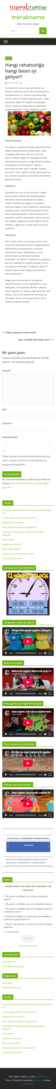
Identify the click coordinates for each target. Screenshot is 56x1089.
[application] (28, 641)
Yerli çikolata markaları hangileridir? (19, 527)
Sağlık (8, 58)
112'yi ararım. (12, 931)
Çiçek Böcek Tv (9, 961)
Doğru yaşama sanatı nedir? (21, 332)
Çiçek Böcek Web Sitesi (13, 966)
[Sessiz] (45, 653)
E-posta (7, 423)
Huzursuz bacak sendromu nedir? (18, 553)
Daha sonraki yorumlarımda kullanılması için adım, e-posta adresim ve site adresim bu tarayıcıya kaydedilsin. (26, 460)
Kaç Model (7, 983)
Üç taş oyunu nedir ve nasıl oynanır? (19, 517)
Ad (4, 409)
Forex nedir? (8, 539)
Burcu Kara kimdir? (11, 549)
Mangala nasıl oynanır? (13, 522)
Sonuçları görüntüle (28, 945)
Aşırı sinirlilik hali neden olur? (34, 339)
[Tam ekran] (50, 653)
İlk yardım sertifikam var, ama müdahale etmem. (29, 904)
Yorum (6, 370)
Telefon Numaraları (11, 987)
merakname (28, 17)
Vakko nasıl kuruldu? (12, 544)
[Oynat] (6, 653)
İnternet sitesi (9, 437)
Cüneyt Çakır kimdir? (12, 558)
